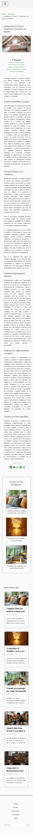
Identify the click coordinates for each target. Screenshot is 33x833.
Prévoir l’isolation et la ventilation (16, 65)
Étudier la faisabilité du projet (16, 63)
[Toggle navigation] (5, 3)
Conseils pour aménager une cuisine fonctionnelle (16, 567)
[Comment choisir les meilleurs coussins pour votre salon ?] (16, 499)
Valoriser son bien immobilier (16, 71)
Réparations (15, 811)
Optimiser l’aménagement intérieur (16, 67)
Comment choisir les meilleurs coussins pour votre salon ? (16, 512)
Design (15, 804)
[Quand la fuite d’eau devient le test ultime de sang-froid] (16, 718)
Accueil (3, 14)
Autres (16, 818)
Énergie (15, 807)
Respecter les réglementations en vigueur (16, 69)
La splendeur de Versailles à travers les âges (16, 539)
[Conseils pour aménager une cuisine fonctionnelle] (16, 554)
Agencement (11, 14)
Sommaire (17, 60)
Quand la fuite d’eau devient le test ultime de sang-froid (16, 731)
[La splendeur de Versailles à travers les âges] (16, 527)
